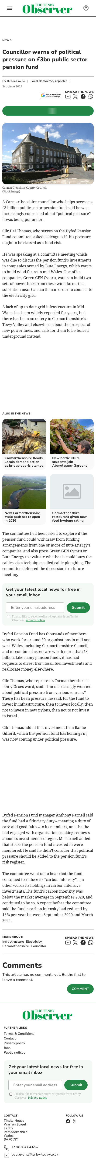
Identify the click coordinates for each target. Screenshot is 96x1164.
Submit (78, 607)
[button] (9, 8)
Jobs (7, 1048)
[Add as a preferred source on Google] (51, 95)
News (6, 40)
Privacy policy (14, 1043)
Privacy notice (35, 620)
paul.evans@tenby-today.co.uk (35, 1155)
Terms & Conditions (19, 1033)
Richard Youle (16, 81)
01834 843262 (27, 1147)
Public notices (14, 1052)
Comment (80, 989)
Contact (10, 1038)
